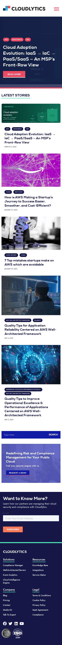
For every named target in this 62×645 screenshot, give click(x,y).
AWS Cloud (19, 192)
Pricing (6, 600)
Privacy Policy (39, 605)
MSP (27, 39)
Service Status (39, 574)
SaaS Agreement (40, 609)
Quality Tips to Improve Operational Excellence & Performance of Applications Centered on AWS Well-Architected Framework (26, 407)
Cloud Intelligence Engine (11, 581)
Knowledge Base (40, 565)
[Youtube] (21, 623)
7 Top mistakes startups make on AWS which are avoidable (29, 262)
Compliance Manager (13, 565)
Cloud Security (11, 255)
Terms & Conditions (42, 595)
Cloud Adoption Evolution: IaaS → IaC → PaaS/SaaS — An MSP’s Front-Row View (29, 56)
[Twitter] (10, 623)
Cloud (8, 192)
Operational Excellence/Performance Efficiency (23, 389)
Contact (6, 605)
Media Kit (7, 609)
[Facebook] (5, 623)
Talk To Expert (9, 614)
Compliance (38, 614)
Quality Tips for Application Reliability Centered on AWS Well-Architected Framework (30, 330)
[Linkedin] (16, 623)
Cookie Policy (39, 600)
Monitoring (17, 39)
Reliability (37, 320)
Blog (5, 595)
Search (53, 434)
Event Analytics (10, 574)
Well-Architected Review (14, 570)
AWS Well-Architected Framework (18, 320)
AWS (6, 39)
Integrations (38, 570)
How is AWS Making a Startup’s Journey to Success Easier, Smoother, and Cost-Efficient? (29, 201)
